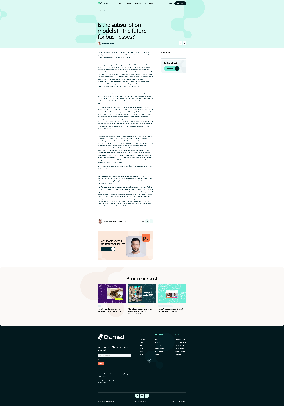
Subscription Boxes (180, 345)
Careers (142, 351)
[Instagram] (142, 396)
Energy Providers (179, 348)
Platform (142, 339)
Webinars (158, 345)
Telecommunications (180, 351)
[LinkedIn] (147, 396)
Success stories (159, 348)
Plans (141, 342)
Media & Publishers (180, 339)
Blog (156, 339)
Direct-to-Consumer (180, 342)
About (141, 345)
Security (142, 348)
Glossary (157, 354)
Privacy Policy (119, 379)
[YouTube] (137, 396)
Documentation (159, 351)
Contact (142, 354)
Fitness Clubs (178, 354)
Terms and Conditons (181, 401)
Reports (157, 342)
